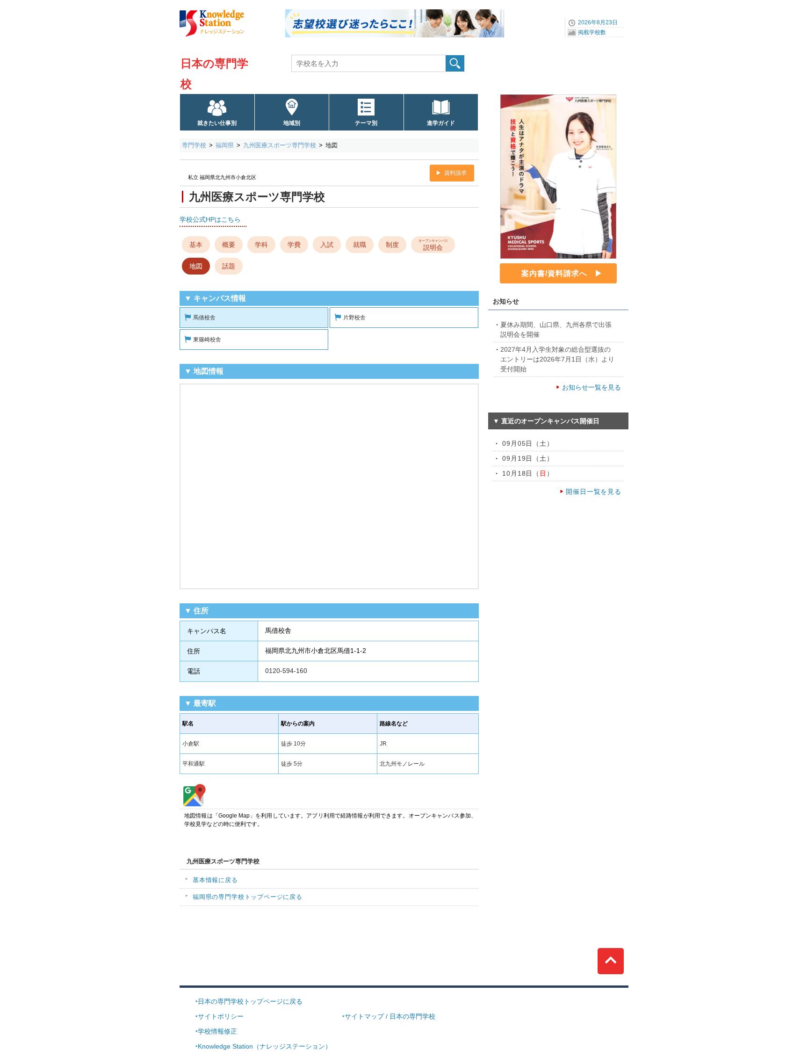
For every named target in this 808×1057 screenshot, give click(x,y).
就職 (359, 244)
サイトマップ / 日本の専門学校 (390, 1016)
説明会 (433, 245)
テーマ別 (366, 123)
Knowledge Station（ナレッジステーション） (265, 1046)
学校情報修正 (217, 1031)
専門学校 (194, 145)
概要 (228, 244)
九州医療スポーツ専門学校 (279, 145)
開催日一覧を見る (593, 491)
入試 (326, 244)
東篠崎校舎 (207, 339)
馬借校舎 (204, 317)
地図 (195, 266)
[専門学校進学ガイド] (394, 12)
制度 (392, 244)
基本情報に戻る (215, 879)
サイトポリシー (221, 1016)
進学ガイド (441, 123)
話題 (228, 266)
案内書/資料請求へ (554, 273)
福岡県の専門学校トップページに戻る (248, 896)
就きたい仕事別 (217, 123)
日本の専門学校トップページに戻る (250, 1001)
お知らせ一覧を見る (591, 387)
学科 (261, 244)
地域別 (291, 123)
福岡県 (225, 145)
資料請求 (455, 173)
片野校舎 (354, 317)
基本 (195, 244)
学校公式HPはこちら (210, 219)
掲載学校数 (592, 32)
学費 (294, 244)
